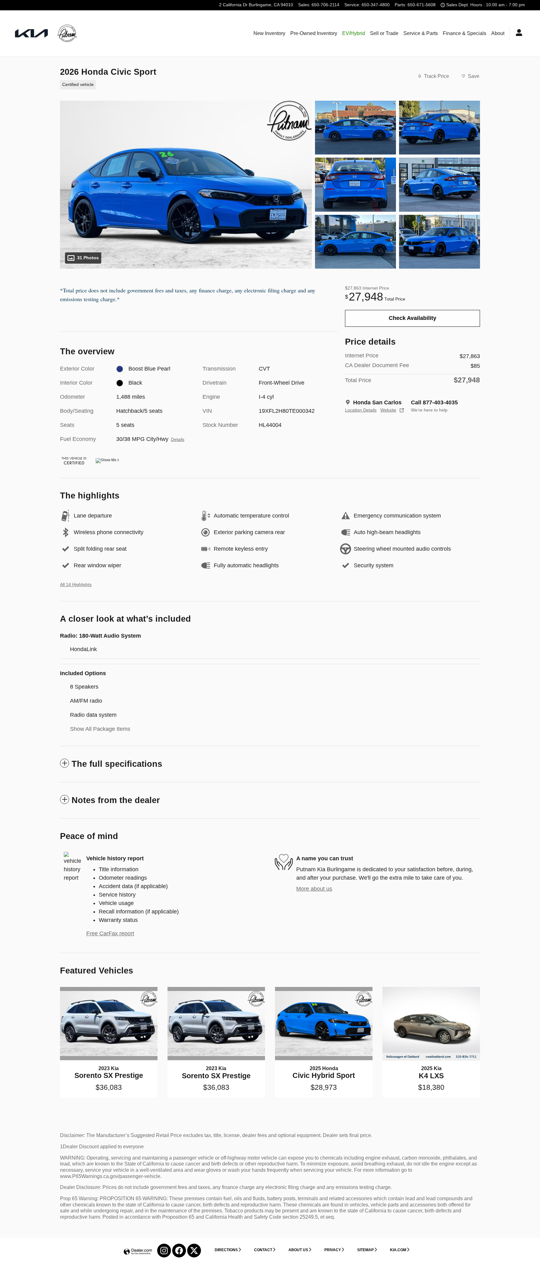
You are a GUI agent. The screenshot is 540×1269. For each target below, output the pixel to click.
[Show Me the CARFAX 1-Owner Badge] (107, 460)
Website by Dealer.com (138, 1252)
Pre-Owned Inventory (313, 33)
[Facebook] (179, 1250)
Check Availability (412, 318)
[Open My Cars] (517, 33)
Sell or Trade (384, 33)
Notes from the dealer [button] (116, 800)
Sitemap (365, 1250)
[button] (195, 84)
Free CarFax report (110, 933)
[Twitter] (194, 1250)
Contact (263, 1250)
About (497, 33)
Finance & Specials (464, 33)
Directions (226, 1250)
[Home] (31, 33)
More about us (314, 889)
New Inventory (269, 33)
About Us (298, 1250)
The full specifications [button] (117, 764)
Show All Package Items (100, 729)
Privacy (332, 1250)
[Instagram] (164, 1250)
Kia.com (398, 1250)
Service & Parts (420, 33)
